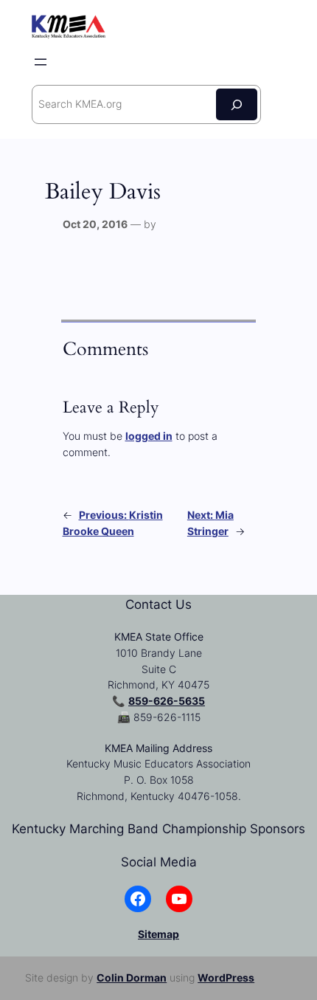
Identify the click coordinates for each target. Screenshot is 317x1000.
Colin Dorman (132, 977)
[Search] (236, 104)
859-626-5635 (166, 700)
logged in (149, 436)
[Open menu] (40, 62)
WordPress (226, 977)
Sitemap (158, 934)
